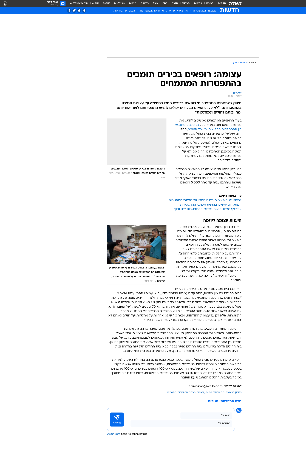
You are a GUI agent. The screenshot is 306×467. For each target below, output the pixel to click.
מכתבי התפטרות (186, 392)
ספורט (210, 3)
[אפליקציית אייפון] (79, 10)
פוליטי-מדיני (168, 11)
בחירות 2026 (136, 11)
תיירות (132, 3)
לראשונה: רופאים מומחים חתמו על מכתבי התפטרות (205, 200)
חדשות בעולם (152, 11)
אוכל (155, 3)
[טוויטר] (74, 10)
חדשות (222, 3)
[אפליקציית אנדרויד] (84, 10)
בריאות (145, 3)
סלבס (175, 3)
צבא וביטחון (199, 11)
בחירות (198, 3)
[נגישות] (5, 3)
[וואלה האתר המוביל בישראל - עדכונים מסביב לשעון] (235, 3)
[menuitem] (220, 3)
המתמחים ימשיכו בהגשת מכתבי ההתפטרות (211, 204)
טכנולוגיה (119, 3)
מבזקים (212, 11)
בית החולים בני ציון (214, 392)
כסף (165, 3)
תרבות (186, 3)
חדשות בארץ (184, 11)
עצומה (200, 392)
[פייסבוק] (69, 10)
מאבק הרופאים (233, 392)
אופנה (106, 3)
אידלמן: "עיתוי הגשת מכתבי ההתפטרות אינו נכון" (208, 209)
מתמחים (171, 392)
